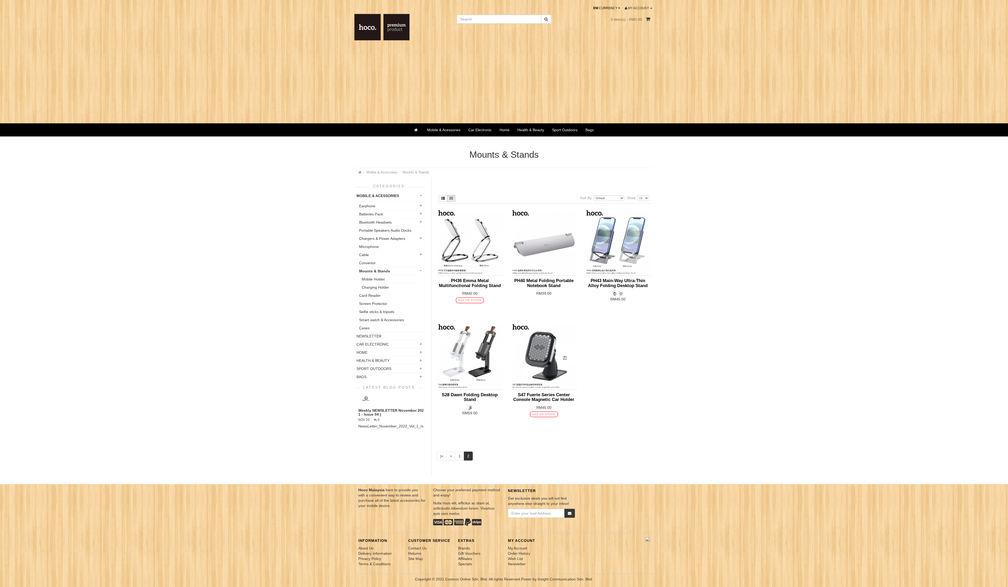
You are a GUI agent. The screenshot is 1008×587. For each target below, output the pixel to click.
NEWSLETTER (368, 336)
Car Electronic (480, 130)
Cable (364, 255)
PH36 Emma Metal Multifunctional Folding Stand (470, 283)
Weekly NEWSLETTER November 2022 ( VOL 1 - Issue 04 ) (397, 412)
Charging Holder (375, 287)
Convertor (367, 263)
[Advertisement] (504, 84)
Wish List (515, 559)
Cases (364, 328)
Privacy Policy (369, 559)
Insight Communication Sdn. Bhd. (565, 579)
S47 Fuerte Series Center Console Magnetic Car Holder (543, 397)
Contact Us (417, 548)
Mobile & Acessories (443, 130)
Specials (465, 564)
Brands (464, 548)
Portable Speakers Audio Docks (385, 230)
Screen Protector (373, 304)
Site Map (415, 559)
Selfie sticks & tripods (376, 312)
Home (505, 130)
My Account (517, 548)
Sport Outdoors (565, 130)
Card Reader (370, 295)
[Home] (416, 129)
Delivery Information (375, 553)
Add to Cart (465, 310)
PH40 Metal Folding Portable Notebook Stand (544, 283)
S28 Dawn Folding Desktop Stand (470, 397)
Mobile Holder (373, 279)
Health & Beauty (530, 130)
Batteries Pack (371, 214)
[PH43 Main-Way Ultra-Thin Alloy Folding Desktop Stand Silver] (615, 293)
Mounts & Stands (416, 172)
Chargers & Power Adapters (382, 238)
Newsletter (517, 564)
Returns (414, 553)
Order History (519, 553)
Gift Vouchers (469, 553)
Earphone (367, 206)
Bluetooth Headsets (375, 222)
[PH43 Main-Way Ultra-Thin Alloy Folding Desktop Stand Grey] (621, 293)
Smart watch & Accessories (381, 320)
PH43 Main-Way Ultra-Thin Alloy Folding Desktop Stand (618, 283)
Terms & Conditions (374, 564)
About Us (366, 548)
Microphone (369, 247)
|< (441, 456)
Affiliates (465, 559)
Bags (589, 130)
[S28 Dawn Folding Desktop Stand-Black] (469, 407)
